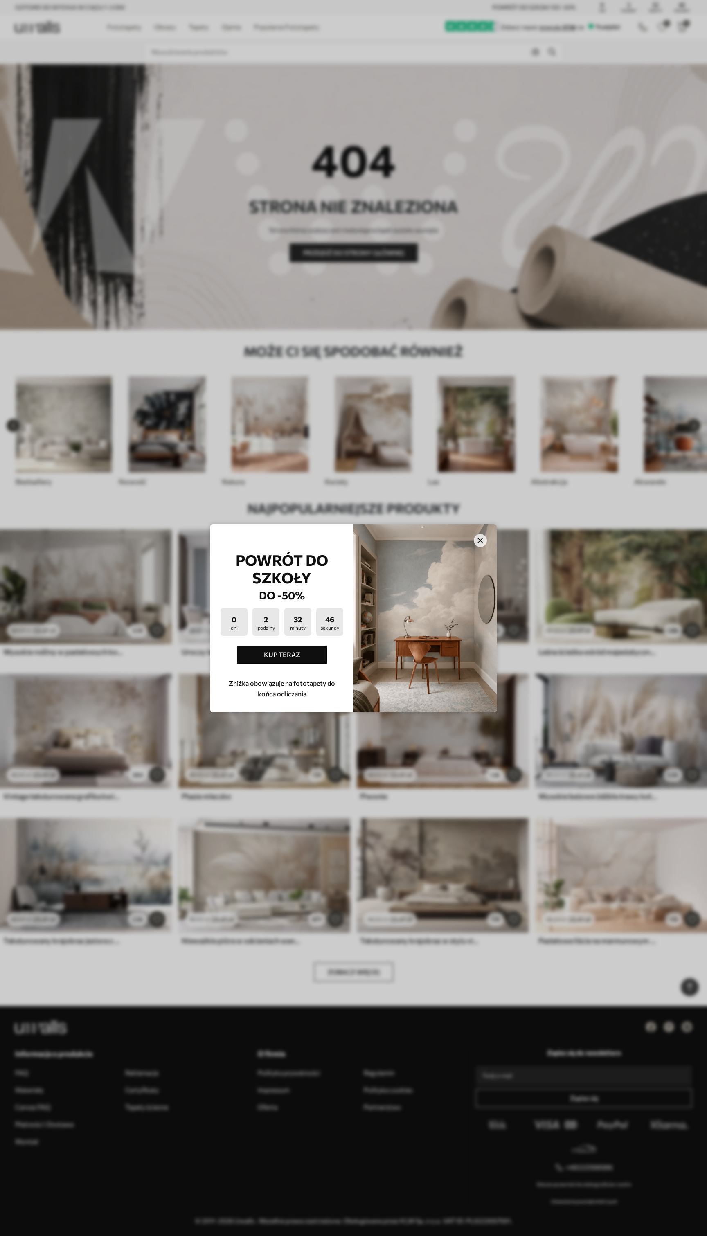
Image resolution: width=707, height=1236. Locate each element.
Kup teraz (282, 654)
